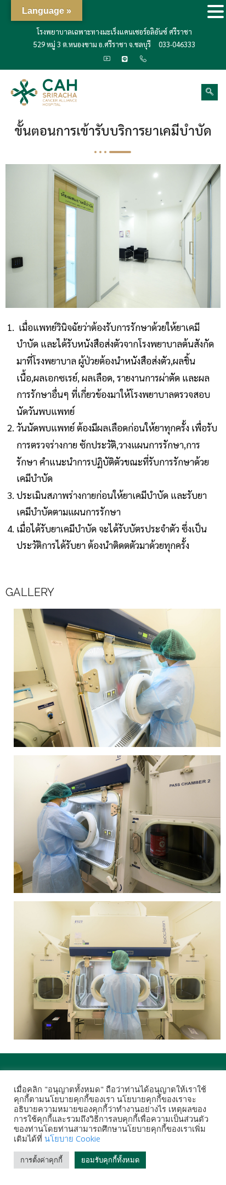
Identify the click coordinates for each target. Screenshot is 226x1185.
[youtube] (107, 59)
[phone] (143, 59)
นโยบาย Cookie (72, 1138)
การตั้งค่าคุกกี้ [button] (41, 1160)
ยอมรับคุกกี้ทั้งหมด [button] (110, 1160)
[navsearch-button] (209, 92)
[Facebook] (89, 59)
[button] (215, 12)
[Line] (125, 59)
